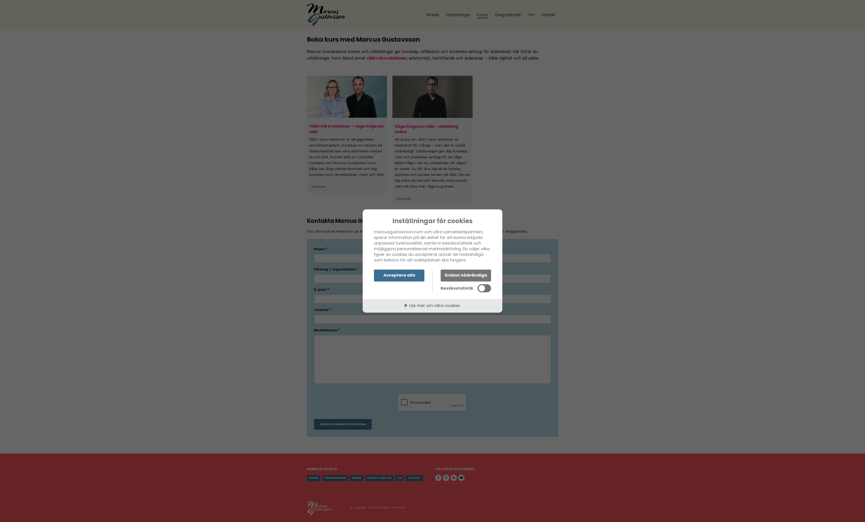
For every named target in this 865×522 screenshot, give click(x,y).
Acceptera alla (399, 275)
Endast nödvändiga (466, 275)
